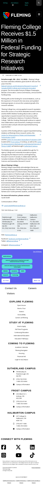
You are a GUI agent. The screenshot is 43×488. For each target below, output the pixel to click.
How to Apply (21, 326)
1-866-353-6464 (21, 381)
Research (5, 275)
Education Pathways (21, 339)
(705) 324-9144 (21, 401)
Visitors (11, 293)
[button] (39, 3)
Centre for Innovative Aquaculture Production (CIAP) (24, 140)
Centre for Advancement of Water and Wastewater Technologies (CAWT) (18, 136)
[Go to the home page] (17, 15)
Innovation (14, 271)
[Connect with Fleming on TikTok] (33, 457)
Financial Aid (21, 356)
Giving (5, 3)
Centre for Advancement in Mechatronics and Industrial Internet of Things (17, 261)
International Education (21, 336)
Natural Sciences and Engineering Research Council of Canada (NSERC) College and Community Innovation (19, 87)
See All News (37, 252)
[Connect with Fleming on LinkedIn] (33, 449)
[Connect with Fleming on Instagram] (4, 457)
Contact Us (11, 288)
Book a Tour (22, 308)
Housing (21, 353)
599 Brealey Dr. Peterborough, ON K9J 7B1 (22, 374)
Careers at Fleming (21, 318)
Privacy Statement (36, 467)
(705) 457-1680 (21, 424)
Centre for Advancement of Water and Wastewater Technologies (17, 266)
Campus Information (23, 384)
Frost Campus (15, 142)
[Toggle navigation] (39, 14)
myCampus (14, 3)
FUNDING (5, 271)
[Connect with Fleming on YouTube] (19, 457)
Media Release (7, 256)
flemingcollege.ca (11, 235)
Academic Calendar (21, 347)
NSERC (22, 271)
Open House (21, 305)
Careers (35, 288)
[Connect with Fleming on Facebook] (4, 449)
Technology (15, 275)
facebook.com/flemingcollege (18, 239)
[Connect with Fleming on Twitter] (19, 449)
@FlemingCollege (12, 241)
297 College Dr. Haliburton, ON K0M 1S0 (21, 418)
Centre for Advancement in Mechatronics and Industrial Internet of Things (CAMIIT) (21, 144)
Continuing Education (21, 332)
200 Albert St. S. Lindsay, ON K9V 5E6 (21, 396)
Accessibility (22, 315)
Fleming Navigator (21, 350)
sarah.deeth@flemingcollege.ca (14, 206)
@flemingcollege (14, 245)
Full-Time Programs (21, 329)
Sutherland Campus (30, 146)
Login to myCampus (21, 360)
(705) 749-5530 (21, 379)
